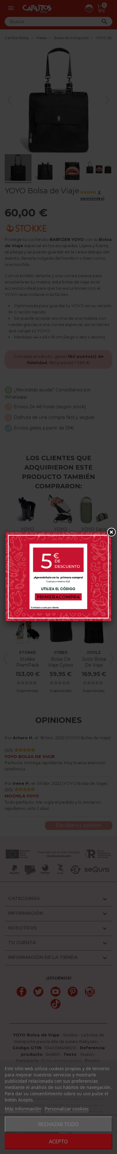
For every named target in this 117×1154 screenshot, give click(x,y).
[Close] (111, 532)
